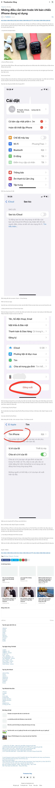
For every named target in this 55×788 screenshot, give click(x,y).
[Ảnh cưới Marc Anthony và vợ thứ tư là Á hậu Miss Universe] (9, 592)
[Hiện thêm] (29, 560)
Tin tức (30, 785)
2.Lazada (4, 693)
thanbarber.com (30, 783)
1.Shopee (4, 691)
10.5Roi (4, 640)
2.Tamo (4, 674)
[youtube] (27, 777)
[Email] (26, 560)
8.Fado (3, 701)
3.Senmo (4, 675)
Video (40, 785)
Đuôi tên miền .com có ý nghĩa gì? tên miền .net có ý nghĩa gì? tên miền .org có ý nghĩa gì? (28, 730)
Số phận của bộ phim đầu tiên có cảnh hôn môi (18, 713)
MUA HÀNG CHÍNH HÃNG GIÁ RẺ (8, 20)
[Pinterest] (23, 560)
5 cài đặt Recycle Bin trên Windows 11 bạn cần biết (19, 719)
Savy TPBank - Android (7, 661)
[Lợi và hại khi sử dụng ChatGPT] (27, 571)
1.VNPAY (4, 650)
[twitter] (24, 777)
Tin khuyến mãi (23, 785)
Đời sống (9, 6)
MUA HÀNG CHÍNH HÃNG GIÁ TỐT (25, 20)
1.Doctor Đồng (5, 673)
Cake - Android (5, 655)
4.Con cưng (5, 696)
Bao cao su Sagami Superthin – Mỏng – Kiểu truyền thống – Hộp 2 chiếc (19, 764)
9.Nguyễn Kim (5, 703)
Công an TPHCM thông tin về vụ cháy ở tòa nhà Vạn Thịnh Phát (22, 736)
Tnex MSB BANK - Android (8, 658)
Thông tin (11, 556)
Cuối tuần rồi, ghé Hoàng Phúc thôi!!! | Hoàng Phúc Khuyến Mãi (17, 749)
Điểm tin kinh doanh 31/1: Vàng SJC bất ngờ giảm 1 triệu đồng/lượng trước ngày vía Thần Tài (45, 580)
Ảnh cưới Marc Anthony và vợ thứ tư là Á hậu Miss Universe (9, 600)
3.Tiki (3, 694)
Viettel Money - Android (8, 664)
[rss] (34, 777)
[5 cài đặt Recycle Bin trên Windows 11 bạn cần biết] (4, 721)
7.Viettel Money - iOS (7, 662)
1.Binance (4, 628)
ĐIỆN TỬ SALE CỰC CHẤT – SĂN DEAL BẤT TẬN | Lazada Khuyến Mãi (18, 748)
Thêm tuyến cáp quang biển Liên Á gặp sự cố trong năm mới (44, 600)
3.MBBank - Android (7, 652)
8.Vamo (4, 682)
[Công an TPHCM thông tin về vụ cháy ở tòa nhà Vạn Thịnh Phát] (4, 737)
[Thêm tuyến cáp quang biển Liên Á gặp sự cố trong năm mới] (45, 592)
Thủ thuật (16, 556)
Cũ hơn (51, 620)
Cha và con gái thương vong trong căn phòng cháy (8, 579)
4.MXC (3, 632)
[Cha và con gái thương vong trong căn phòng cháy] (9, 571)
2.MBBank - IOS (6, 651)
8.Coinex (4, 638)
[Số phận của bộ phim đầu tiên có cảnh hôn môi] (4, 715)
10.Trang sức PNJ (6, 704)
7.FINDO (4, 681)
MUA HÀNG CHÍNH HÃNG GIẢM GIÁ (42, 20)
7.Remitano (4, 636)
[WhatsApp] (20, 560)
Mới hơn (4, 620)
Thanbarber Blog (10, 2)
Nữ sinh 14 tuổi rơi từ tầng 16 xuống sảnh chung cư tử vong (21, 724)
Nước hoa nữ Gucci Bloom (8, 760)
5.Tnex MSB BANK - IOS (7, 657)
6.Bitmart (4, 635)
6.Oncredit (4, 680)
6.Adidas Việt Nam (6, 698)
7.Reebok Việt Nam (6, 700)
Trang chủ (3, 6)
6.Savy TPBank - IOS (7, 659)
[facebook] (21, 777)
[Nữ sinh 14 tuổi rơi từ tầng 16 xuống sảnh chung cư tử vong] (4, 726)
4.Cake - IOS (5, 654)
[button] (1, 2)
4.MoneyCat (5, 677)
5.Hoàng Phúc (5, 697)
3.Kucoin (4, 631)
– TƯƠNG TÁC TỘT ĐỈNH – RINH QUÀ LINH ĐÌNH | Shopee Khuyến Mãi (19, 745)
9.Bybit (4, 639)
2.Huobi (4, 629)
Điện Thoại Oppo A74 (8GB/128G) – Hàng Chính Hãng (14, 765)
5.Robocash (5, 678)
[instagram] (30, 777)
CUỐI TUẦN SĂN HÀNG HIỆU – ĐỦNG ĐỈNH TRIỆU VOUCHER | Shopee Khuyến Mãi (22, 751)
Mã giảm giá (16, 785)
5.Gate (3, 633)
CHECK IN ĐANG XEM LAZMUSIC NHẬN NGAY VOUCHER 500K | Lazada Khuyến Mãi (22, 747)
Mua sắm (36, 785)
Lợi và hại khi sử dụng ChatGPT (26, 578)
